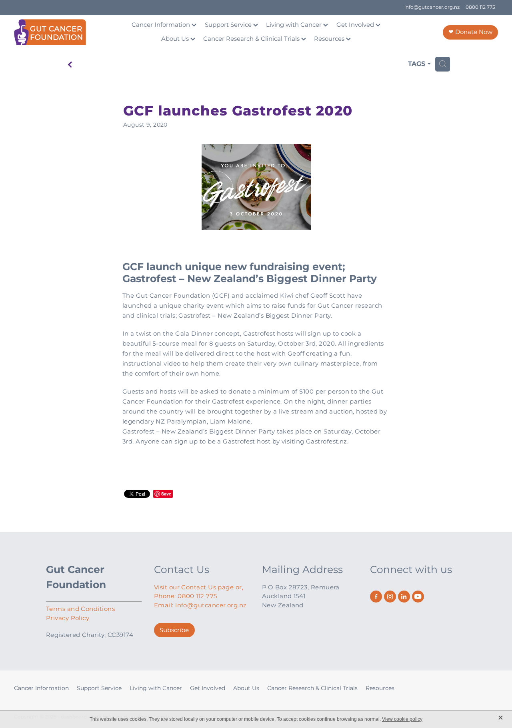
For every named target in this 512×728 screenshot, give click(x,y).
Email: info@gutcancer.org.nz (200, 606)
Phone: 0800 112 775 (185, 596)
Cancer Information (162, 25)
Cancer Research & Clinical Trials (252, 39)
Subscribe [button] (174, 630)
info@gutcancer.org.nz (432, 7)
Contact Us (181, 570)
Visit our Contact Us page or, (198, 588)
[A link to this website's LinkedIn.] (404, 597)
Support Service (229, 25)
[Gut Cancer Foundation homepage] (62, 32)
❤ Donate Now (470, 32)
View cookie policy (402, 719)
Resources (330, 39)
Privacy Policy (67, 618)
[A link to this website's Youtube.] (418, 597)
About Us (175, 39)
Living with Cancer (294, 25)
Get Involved (356, 25)
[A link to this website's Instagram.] (390, 597)
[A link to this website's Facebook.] (376, 597)
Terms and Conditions (80, 609)
